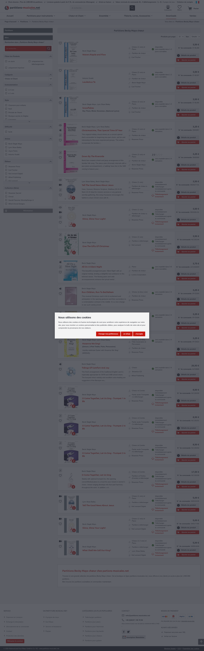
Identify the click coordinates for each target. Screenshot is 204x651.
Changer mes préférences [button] (108, 334)
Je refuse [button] (126, 334)
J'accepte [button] (139, 334)
